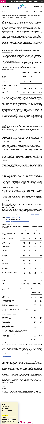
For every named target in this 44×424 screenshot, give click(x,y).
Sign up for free (9, 419)
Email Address (5, 415)
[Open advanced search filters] (37, 11)
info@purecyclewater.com (7, 356)
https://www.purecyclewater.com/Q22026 (13, 217)
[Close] (16, 403)
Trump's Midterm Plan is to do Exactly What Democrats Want (14, 1)
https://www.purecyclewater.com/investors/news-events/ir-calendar (17, 221)
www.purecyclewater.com (35, 214)
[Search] (35, 11)
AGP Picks (3, 1)
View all (42, 1)
